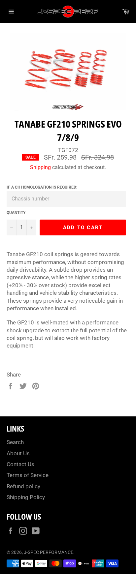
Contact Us (20, 464)
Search (15, 442)
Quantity (16, 212)
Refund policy (23, 486)
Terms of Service (28, 475)
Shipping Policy (26, 497)
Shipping (40, 167)
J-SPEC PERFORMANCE (48, 552)
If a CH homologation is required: (42, 187)
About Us (18, 453)
